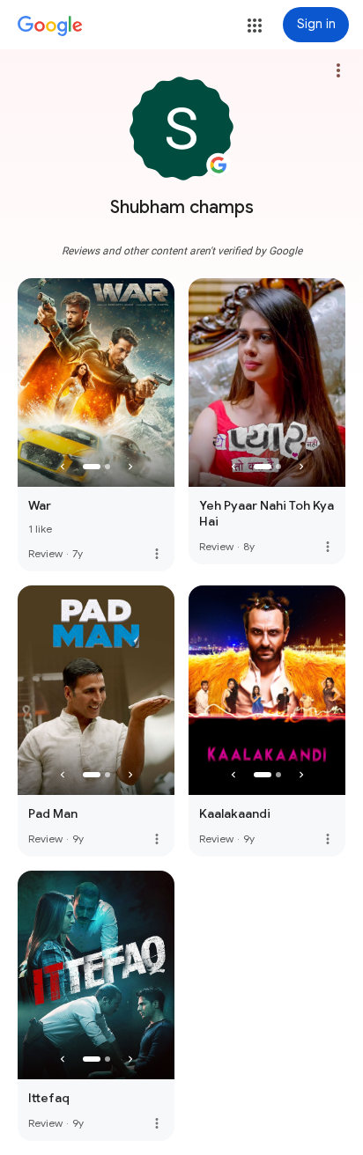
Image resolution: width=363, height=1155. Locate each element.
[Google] (50, 26)
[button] (254, 25)
